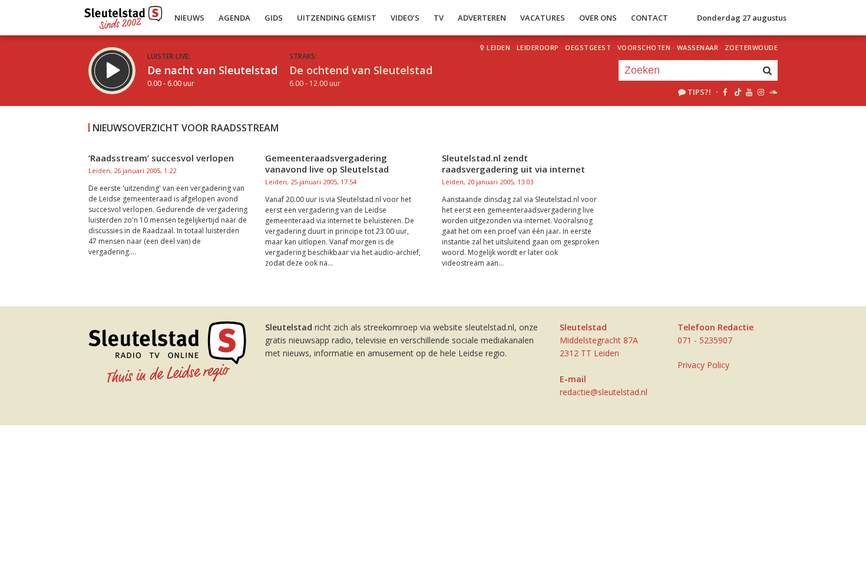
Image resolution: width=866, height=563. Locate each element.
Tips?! (699, 92)
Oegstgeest (588, 47)
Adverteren (482, 17)
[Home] (123, 14)
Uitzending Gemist (336, 17)
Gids (274, 17)
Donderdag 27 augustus (741, 17)
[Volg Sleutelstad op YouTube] (748, 92)
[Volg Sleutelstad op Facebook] (724, 92)
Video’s (405, 17)
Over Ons (598, 17)
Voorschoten (644, 47)
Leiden (498, 47)
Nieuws (189, 17)
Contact (649, 17)
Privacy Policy (703, 364)
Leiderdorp (538, 47)
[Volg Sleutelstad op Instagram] (760, 92)
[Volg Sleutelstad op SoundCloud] (772, 92)
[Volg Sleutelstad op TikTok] (736, 92)
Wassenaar (698, 47)
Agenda (234, 17)
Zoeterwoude (751, 47)
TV (439, 17)
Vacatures (542, 17)
